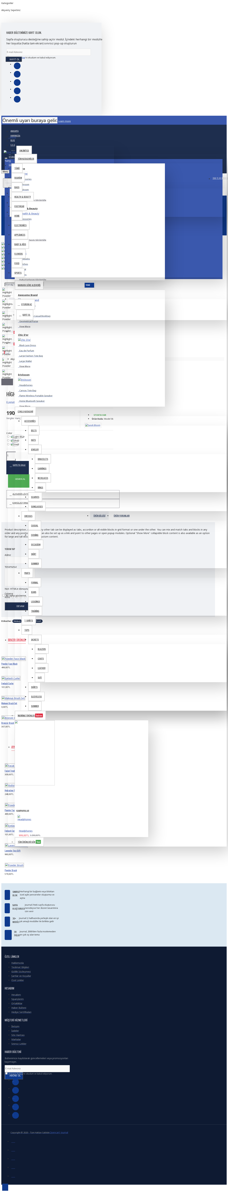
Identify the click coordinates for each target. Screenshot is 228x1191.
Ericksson (24, 374)
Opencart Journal (59, 1132)
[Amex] (13, 1166)
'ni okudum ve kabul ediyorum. (33, 57)
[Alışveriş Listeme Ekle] (6, 666)
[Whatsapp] (17, 99)
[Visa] (13, 1140)
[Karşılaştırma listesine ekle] (18, 666)
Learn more (64, 121)
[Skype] (17, 91)
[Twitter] (17, 74)
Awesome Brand (28, 295)
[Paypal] (13, 1158)
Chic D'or (23, 334)
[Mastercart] (13, 1149)
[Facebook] (17, 66)
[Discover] (13, 1175)
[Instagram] (17, 82)
